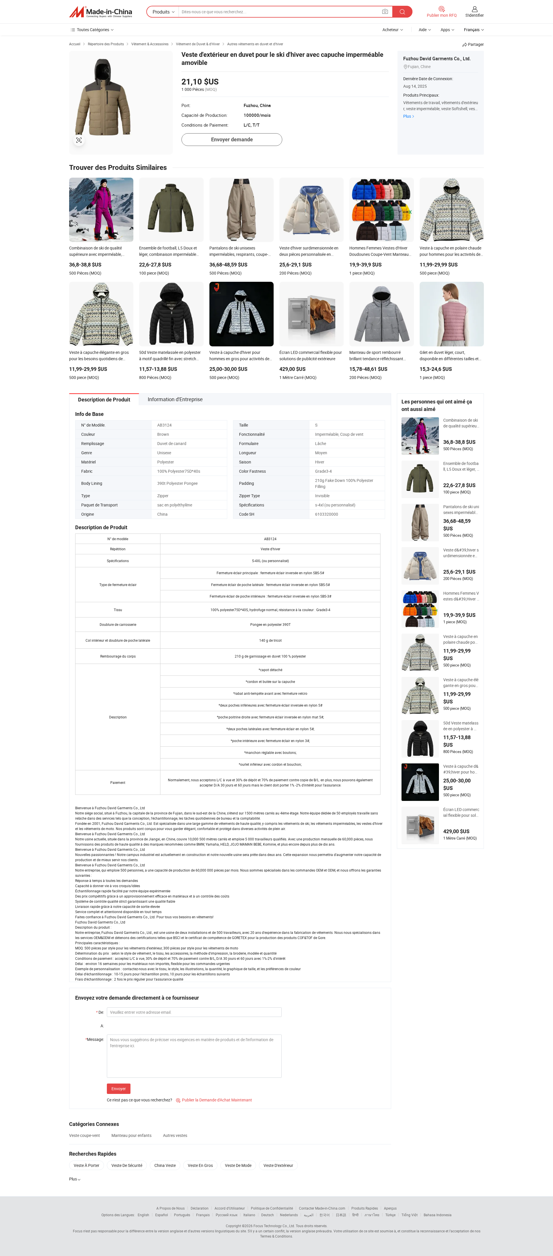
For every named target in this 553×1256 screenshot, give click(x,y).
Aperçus (390, 1208)
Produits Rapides (364, 1208)
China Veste (165, 1165)
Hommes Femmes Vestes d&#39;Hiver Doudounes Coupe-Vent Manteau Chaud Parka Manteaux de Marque (461, 596)
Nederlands (289, 1214)
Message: (94, 1039)
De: (100, 1012)
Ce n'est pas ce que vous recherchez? (139, 1100)
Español (161, 1214)
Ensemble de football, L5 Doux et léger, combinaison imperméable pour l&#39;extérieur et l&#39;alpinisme (461, 466)
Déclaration (200, 1208)
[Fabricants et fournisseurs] (100, 12)
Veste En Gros (200, 1165)
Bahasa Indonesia (438, 1214)
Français (203, 1214)
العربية (308, 1214)
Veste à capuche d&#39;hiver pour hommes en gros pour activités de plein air (461, 769)
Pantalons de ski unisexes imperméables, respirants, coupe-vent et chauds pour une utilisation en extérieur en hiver (461, 509)
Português (182, 1214)
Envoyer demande (232, 139)
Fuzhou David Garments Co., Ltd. (437, 58)
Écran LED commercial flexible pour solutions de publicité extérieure (461, 812)
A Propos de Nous (170, 1208)
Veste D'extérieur (278, 1165)
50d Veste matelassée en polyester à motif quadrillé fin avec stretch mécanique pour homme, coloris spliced (461, 726)
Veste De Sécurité (126, 1165)
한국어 (324, 1214)
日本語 (341, 1214)
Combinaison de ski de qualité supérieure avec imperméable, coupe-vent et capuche (461, 423)
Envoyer (118, 1088)
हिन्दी (355, 1214)
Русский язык (226, 1214)
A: (102, 1025)
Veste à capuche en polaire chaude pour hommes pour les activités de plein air (461, 639)
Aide (423, 29)
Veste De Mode (238, 1165)
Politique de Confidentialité (272, 1208)
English (143, 1214)
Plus (407, 116)
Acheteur (390, 29)
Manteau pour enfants (131, 1135)
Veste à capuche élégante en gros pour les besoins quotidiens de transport (461, 682)
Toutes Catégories (93, 29)
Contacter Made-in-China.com (322, 1208)
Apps (445, 29)
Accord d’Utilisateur (230, 1208)
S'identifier (474, 15)
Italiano (249, 1214)
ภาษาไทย (372, 1214)
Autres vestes (175, 1135)
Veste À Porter (86, 1165)
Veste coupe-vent (84, 1135)
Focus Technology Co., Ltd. (274, 1225)
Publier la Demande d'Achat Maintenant (214, 1100)
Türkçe (390, 1214)
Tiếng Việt (410, 1214)
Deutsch (267, 1214)
